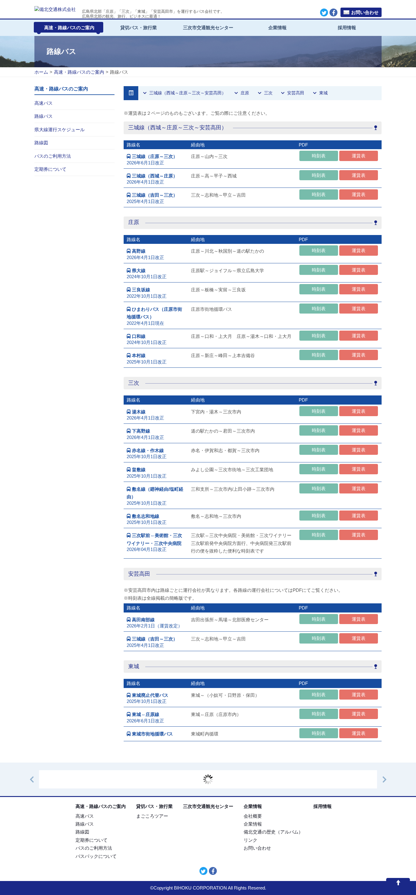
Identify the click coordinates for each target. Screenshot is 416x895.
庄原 (245, 92)
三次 (268, 92)
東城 (323, 92)
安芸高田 (295, 92)
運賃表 (358, 155)
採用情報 (347, 27)
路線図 (82, 831)
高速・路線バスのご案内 (69, 27)
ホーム (41, 72)
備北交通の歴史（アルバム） (273, 831)
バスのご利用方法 (94, 848)
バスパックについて (96, 856)
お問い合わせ (365, 12)
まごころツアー (152, 816)
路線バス (85, 824)
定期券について (92, 840)
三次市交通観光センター (208, 27)
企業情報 (277, 27)
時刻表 (319, 155)
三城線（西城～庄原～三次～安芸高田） (187, 92)
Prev (35, 779)
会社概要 (253, 816)
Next (387, 779)
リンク (250, 840)
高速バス (85, 816)
